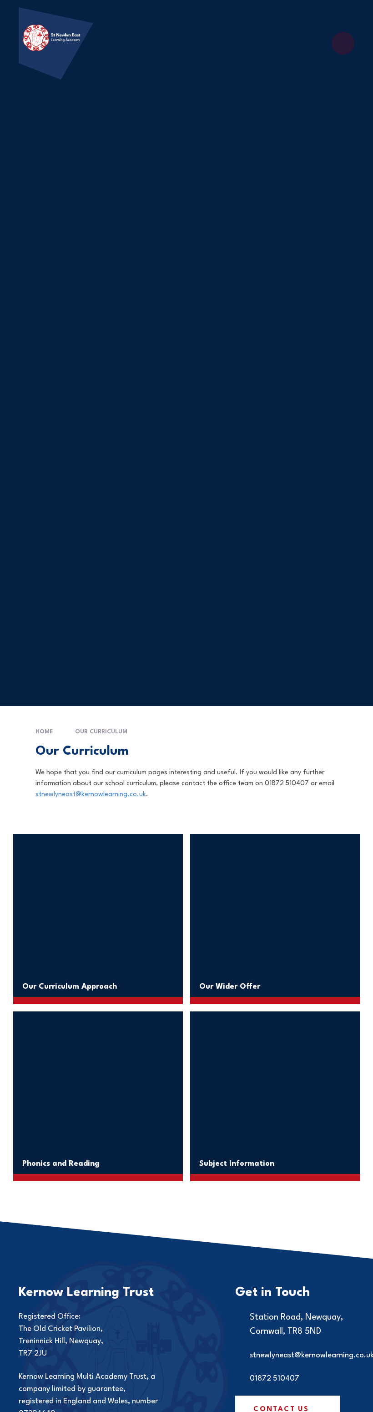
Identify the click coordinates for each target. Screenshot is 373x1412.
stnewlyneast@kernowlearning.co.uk (90, 794)
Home (44, 732)
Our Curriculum (101, 732)
